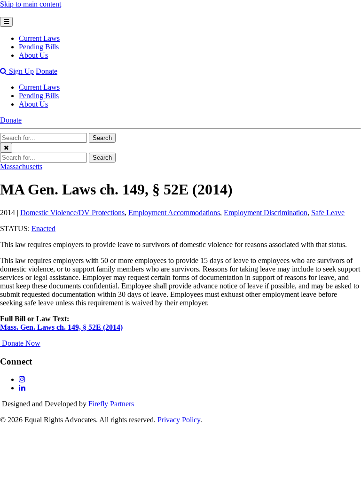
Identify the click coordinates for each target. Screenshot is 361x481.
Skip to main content (30, 4)
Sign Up (21, 71)
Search (102, 137)
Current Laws (39, 38)
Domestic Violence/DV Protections (72, 213)
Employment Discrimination (265, 213)
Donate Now (21, 343)
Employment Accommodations (174, 213)
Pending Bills (39, 47)
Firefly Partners (111, 404)
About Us (33, 55)
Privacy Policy (178, 420)
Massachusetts (21, 167)
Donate (46, 71)
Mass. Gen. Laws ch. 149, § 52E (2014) (61, 327)
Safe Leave (328, 213)
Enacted (43, 229)
